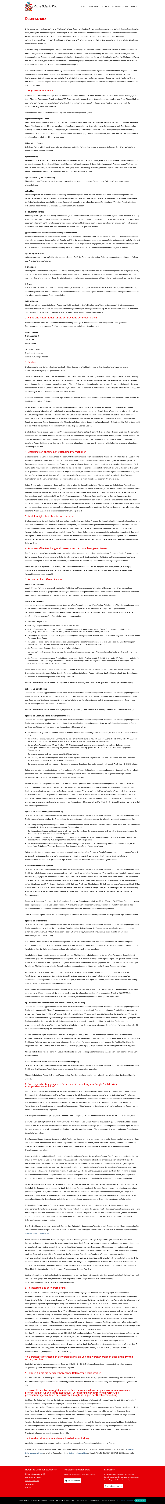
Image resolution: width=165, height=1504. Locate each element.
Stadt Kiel (28, 1487)
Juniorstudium (29, 1484)
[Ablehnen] (162, 1500)
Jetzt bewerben (74, 1480)
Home (83, 6)
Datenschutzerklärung (124, 1500)
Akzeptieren (140, 1500)
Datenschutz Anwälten (78, 1453)
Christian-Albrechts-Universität (35, 1474)
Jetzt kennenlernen (114, 1486)
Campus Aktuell (120, 6)
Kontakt (135, 6)
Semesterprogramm (99, 6)
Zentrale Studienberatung (33, 1477)
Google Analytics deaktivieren (37, 1233)
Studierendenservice (32, 1481)
